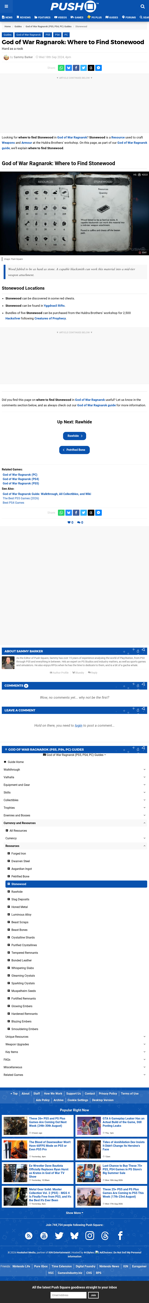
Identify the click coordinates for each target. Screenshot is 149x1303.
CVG (89, 1273)
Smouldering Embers (24, 1029)
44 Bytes (89, 1252)
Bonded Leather (21, 960)
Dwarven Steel (20, 861)
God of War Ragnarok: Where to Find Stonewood (73, 42)
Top (15, 1093)
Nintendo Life (21, 1266)
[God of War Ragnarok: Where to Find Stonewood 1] (74, 213)
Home (8, 26)
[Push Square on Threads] (105, 1236)
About (25, 1093)
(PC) (20, 474)
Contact (90, 1093)
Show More (74, 1213)
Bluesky (79, 672)
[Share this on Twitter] (83, 68)
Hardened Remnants (24, 1014)
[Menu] (6, 6)
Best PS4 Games (13, 502)
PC (66, 34)
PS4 (57, 34)
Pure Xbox (41, 1266)
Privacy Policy (108, 1093)
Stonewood (18, 884)
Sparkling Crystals (23, 983)
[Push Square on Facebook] (120, 1236)
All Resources (18, 830)
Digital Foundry (85, 1266)
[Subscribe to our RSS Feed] (28, 1236)
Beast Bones (19, 930)
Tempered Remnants (24, 952)
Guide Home (15, 762)
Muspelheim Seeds (23, 991)
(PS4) (21, 479)
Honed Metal (19, 907)
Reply (94, 672)
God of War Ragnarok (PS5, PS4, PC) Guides (49, 26)
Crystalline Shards (23, 937)
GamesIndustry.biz (70, 1273)
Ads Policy (43, 1100)
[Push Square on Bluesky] (74, 1236)
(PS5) (21, 483)
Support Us (73, 1093)
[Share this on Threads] (91, 68)
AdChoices (105, 1252)
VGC (51, 1273)
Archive (59, 1100)
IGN (125, 1266)
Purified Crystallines (24, 945)
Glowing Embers (21, 1006)
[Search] (142, 6)
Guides (18, 26)
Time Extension (62, 1266)
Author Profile (60, 672)
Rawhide (73, 436)
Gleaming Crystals (23, 975)
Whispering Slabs (22, 968)
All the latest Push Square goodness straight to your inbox (74, 1287)
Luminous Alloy (21, 914)
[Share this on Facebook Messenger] (98, 68)
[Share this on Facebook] (76, 68)
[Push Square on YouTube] (44, 1236)
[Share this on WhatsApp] (61, 68)
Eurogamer (139, 1266)
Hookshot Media (26, 1252)
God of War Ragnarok (28, 34)
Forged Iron (18, 853)
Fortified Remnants (23, 998)
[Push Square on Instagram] (89, 1236)
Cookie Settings (78, 1100)
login (78, 725)
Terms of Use (130, 1093)
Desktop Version (103, 1100)
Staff (36, 1093)
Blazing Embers (21, 1021)
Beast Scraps (19, 922)
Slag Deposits (20, 899)
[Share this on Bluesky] (68, 68)
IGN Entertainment (59, 1252)
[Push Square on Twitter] (59, 1236)
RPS (98, 1273)
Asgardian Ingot (21, 869)
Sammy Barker (23, 57)
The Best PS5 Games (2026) (21, 498)
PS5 (48, 34)
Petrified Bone (76, 450)
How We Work (53, 1093)
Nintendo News (109, 1266)
